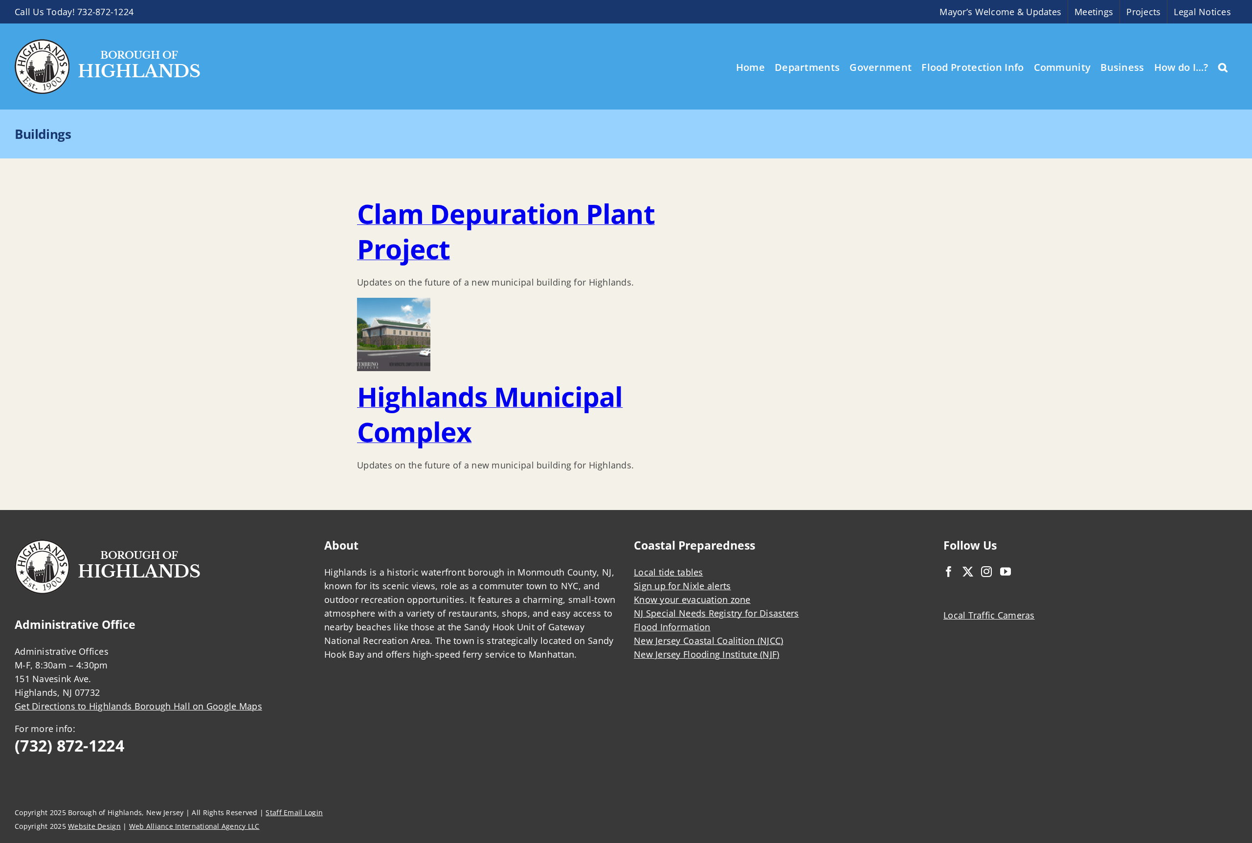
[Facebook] (948, 571)
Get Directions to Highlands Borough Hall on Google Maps (138, 706)
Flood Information (672, 627)
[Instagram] (986, 571)
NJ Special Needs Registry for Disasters (716, 613)
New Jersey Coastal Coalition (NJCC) (708, 640)
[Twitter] (967, 571)
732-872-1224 (105, 12)
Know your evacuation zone (692, 599)
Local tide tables (668, 572)
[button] (1223, 66)
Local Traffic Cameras (989, 615)
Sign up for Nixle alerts (682, 586)
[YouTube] (1005, 571)
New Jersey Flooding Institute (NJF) (706, 654)
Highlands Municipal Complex (490, 414)
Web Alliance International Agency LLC (194, 826)
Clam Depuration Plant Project (506, 231)
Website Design (94, 826)
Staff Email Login (294, 812)
